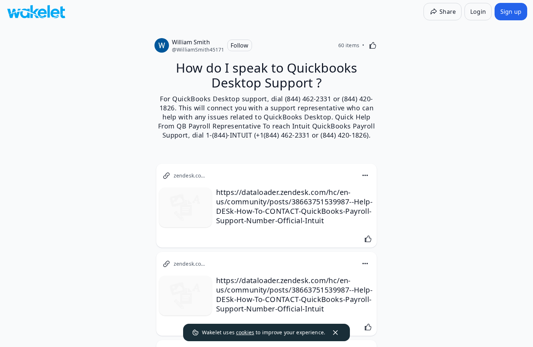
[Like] (373, 45)
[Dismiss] (335, 332)
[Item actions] (365, 175)
